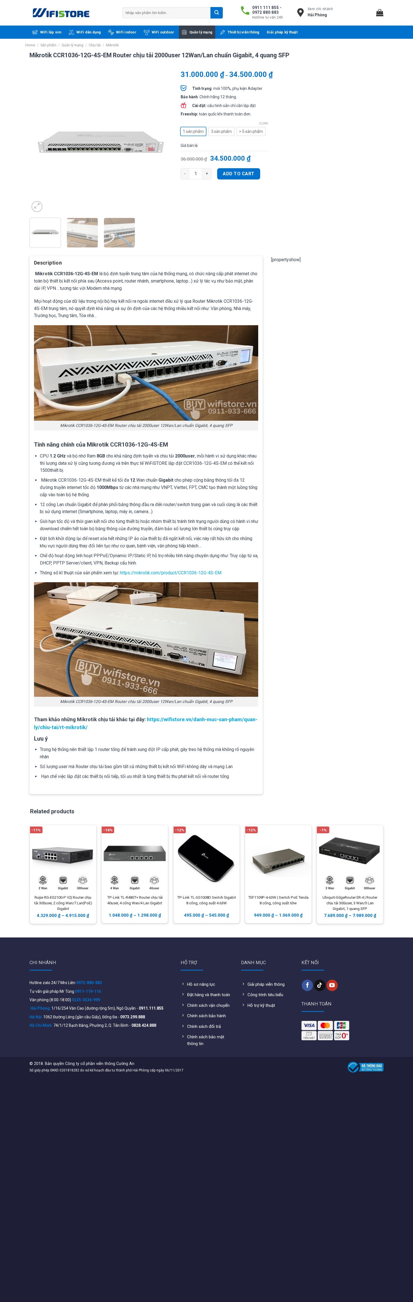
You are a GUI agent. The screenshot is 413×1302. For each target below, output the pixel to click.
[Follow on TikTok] (319, 985)
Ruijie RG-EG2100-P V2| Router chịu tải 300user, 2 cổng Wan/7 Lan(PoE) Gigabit (63, 903)
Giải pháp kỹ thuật (282, 32)
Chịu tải (95, 45)
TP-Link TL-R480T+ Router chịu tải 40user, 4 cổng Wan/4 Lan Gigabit (135, 900)
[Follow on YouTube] (332, 985)
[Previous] (39, 142)
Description (48, 263)
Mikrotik (112, 45)
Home (30, 45)
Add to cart (238, 173)
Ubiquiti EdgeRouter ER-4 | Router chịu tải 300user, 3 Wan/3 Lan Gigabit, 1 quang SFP (350, 903)
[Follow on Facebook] (307, 985)
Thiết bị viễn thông (244, 32)
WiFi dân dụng (88, 32)
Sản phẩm (48, 45)
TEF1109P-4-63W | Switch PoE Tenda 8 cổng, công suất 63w (278, 900)
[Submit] (216, 12)
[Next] (162, 142)
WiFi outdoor (163, 32)
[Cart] (380, 13)
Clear (263, 123)
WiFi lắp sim (51, 32)
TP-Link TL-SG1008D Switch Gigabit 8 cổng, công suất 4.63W (206, 900)
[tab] (48, 265)
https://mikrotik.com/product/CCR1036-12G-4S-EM (170, 572)
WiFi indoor (126, 32)
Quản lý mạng (200, 32)
